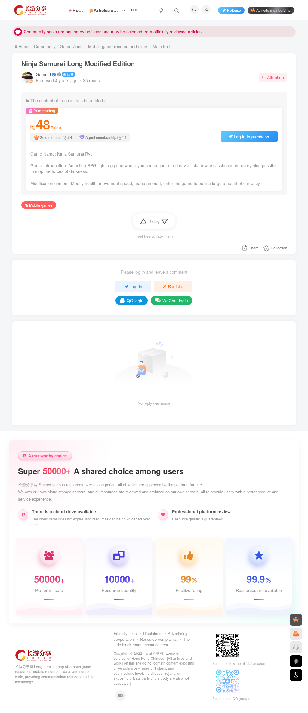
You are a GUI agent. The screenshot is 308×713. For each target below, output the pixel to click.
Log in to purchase (251, 137)
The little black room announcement (152, 642)
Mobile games (40, 205)
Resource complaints (158, 639)
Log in (136, 286)
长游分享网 (154, 653)
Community (45, 46)
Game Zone (71, 46)
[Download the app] (296, 661)
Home (23, 46)
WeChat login (175, 301)
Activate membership (273, 10)
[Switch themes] (296, 675)
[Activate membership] (296, 620)
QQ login (135, 301)
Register (176, 286)
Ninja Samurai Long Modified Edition (78, 63)
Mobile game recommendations (117, 46)
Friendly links (125, 633)
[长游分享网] (33, 654)
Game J (43, 74)
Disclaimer (152, 633)
